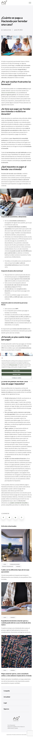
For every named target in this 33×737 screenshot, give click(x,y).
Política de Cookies (13, 364)
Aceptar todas (16, 370)
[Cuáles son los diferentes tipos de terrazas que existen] (16, 545)
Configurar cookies (16, 378)
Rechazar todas (16, 374)
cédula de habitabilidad (8, 92)
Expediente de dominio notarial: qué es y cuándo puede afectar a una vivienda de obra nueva (16, 623)
